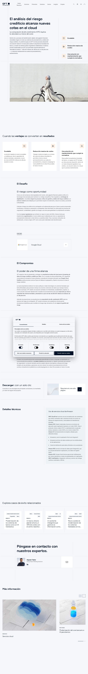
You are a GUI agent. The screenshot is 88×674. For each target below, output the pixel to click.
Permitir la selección (44, 353)
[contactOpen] (67, 562)
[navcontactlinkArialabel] (81, 4)
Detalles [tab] (44, 324)
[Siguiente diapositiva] (84, 595)
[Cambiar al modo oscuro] (84, 4)
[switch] (36, 347)
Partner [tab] (19, 233)
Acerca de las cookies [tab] (64, 324)
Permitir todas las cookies (63, 353)
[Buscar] (74, 4)
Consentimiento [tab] (23, 324)
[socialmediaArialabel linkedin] (27, 564)
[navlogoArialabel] (6, 4)
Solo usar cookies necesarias (24, 353)
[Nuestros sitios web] (77, 4)
